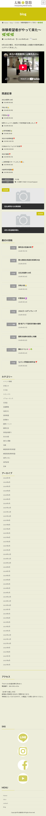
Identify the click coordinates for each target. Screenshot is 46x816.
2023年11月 (7, 601)
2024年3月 (6, 584)
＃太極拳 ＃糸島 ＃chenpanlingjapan (27, 182)
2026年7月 (6, 478)
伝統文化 (6, 411)
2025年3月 (6, 542)
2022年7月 (6, 656)
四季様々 (6, 420)
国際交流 (6, 428)
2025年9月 (6, 520)
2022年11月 (7, 639)
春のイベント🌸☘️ (25, 349)
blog (4, 807)
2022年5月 (6, 665)
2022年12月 (7, 635)
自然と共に (6, 458)
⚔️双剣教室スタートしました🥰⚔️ (13, 162)
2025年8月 (6, 525)
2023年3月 (6, 622)
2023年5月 (6, 614)
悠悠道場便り (7, 432)
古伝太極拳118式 (7, 100)
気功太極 (6, 437)
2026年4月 (6, 491)
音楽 (4, 466)
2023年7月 (6, 609)
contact (5, 803)
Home (5, 795)
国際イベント (7, 424)
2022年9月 (6, 648)
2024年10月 (7, 563)
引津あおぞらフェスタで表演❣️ (12, 146)
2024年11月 (7, 559)
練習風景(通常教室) (9, 454)
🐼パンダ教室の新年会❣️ (27, 362)
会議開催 (6, 407)
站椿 (4, 445)
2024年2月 (6, 588)
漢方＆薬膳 (6, 441)
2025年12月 (7, 508)
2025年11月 (7, 512)
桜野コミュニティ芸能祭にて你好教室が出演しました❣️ (19, 123)
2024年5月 (6, 575)
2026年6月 (6, 482)
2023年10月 (7, 605)
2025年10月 (7, 516)
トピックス (6, 394)
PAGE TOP (42, 789)
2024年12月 (7, 554)
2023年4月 (6, 618)
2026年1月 (6, 503)
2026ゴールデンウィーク (27, 311)
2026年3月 (6, 495)
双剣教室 (6, 415)
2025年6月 (6, 529)
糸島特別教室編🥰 (7, 170)
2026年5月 (6, 486)
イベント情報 (7, 381)
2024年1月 (6, 592)
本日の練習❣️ (6, 154)
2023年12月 (7, 597)
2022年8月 (6, 652)
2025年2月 (6, 546)
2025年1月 (6, 550)
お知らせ (6, 386)
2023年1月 (6, 631)
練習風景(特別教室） (9, 449)
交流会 (5, 403)
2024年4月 (6, 580)
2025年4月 (6, 537)
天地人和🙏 (5, 107)
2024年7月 (6, 571)
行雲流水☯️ (5, 115)
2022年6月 (6, 660)
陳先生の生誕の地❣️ (25, 247)
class (4, 799)
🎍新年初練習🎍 (7, 131)
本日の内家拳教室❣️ (8, 138)
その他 (17, 179)
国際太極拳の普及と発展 (27, 336)
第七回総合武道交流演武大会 (29, 260)
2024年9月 (6, 567)
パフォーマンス (8, 398)
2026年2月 (6, 499)
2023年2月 (6, 626)
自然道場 (6, 462)
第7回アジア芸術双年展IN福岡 (29, 324)
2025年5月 (6, 533)
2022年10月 (7, 643)
